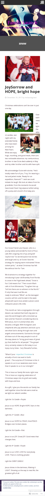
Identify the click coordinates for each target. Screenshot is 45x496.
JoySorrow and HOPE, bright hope (22, 89)
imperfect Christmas (24, 354)
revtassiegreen (31, 97)
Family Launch (22, 23)
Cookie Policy (7, 488)
